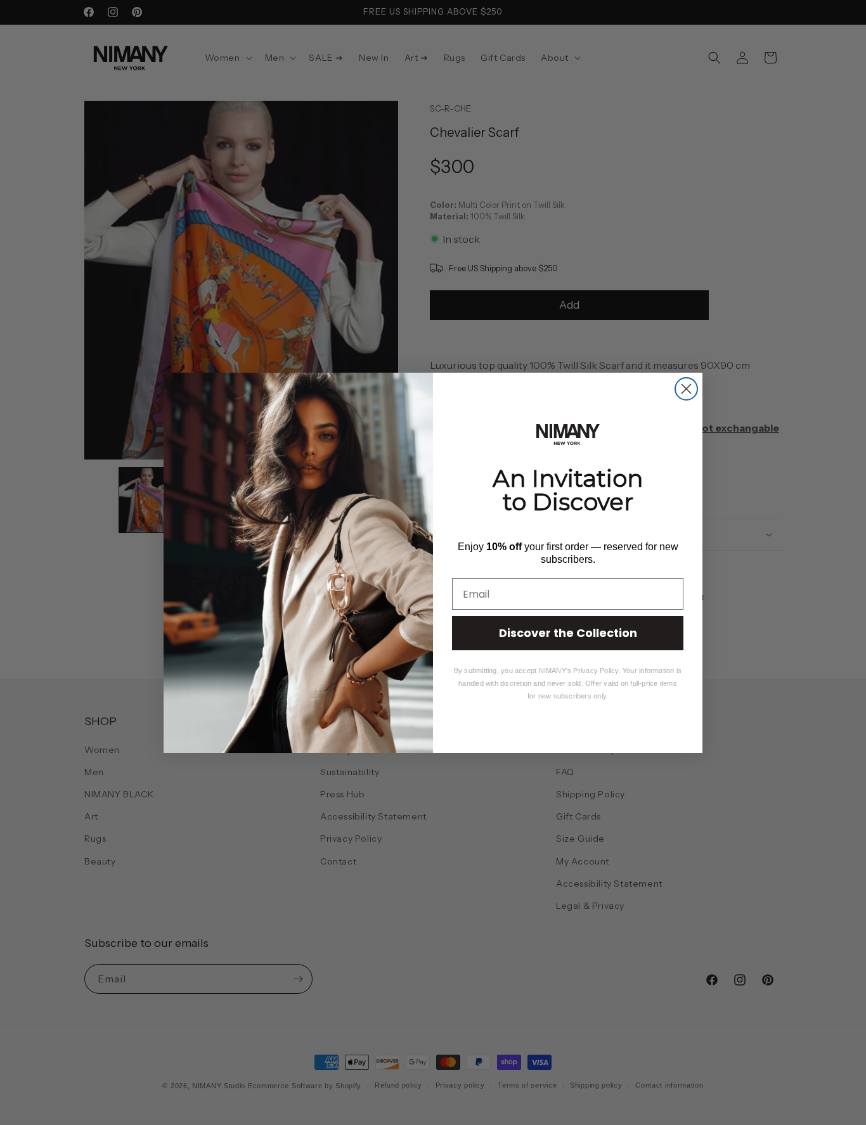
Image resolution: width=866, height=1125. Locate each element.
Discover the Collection (568, 633)
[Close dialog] (686, 389)
